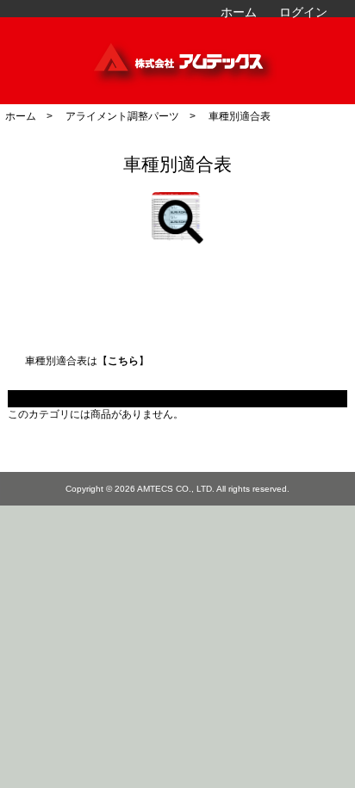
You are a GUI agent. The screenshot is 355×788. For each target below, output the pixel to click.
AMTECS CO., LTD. (176, 488)
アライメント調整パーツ (122, 115)
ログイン (303, 12)
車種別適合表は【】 (87, 360)
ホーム (239, 12)
